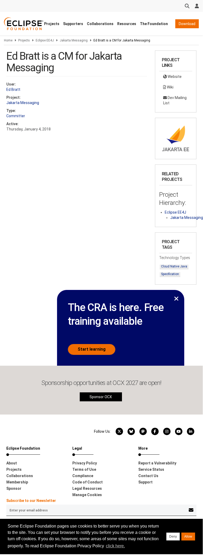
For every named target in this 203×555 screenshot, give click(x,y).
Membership (17, 482)
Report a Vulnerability (157, 463)
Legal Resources (87, 488)
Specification (170, 274)
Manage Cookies (87, 495)
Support (145, 482)
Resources (126, 24)
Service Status (151, 469)
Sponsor (13, 488)
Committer (15, 116)
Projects (51, 24)
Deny (173, 536)
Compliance (82, 476)
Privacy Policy (84, 463)
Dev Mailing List (175, 100)
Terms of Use (84, 469)
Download (187, 24)
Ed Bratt (13, 89)
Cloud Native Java (174, 266)
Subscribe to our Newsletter (31, 500)
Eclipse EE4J (45, 40)
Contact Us (148, 476)
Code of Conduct (87, 482)
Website (174, 76)
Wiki (169, 87)
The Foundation (154, 24)
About (11, 463)
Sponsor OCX (100, 397)
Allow (188, 536)
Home (8, 40)
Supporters (73, 24)
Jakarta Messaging (74, 40)
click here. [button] (115, 546)
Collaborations (100, 24)
